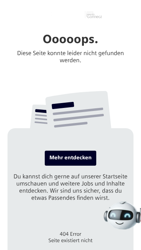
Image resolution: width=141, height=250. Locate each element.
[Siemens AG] (70, 14)
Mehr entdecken (70, 157)
